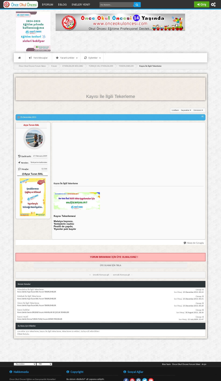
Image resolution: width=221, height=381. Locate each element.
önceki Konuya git (101, 275)
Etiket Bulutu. (23, 334)
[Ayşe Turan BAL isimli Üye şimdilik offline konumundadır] (33, 137)
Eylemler (93, 57)
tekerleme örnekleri (71, 331)
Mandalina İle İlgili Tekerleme (30, 289)
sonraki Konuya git (121, 275)
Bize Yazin (166, 364)
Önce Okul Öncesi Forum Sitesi (186, 364)
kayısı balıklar (23, 310)
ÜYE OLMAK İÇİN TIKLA (110, 265)
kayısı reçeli (22, 317)
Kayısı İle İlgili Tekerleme (110, 96)
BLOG (63, 4)
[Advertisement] (118, 41)
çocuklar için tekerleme (28, 331)
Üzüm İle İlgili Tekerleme (28, 303)
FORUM (50, 4)
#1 (203, 117)
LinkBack (175, 110)
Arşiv (204, 364)
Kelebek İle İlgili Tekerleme (29, 296)
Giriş (203, 4)
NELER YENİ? (81, 4)
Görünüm (197, 110)
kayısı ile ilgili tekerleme (50, 331)
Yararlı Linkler (67, 57)
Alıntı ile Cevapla (195, 243)
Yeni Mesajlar (40, 57)
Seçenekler (185, 110)
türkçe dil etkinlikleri (90, 331)
